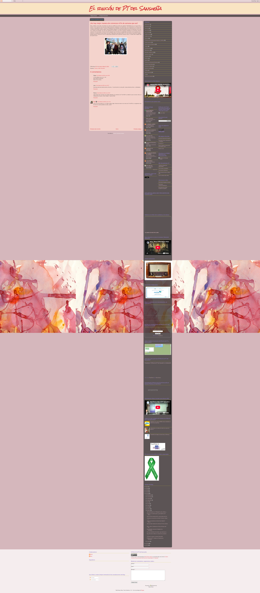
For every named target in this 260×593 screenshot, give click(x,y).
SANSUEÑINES (149, 160)
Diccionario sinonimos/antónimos (163, 185)
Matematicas (147, 50)
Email (132, 566)
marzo (148, 508)
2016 (147, 488)
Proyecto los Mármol (149, 66)
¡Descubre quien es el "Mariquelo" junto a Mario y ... (157, 511)
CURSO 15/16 (147, 34)
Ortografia (147, 56)
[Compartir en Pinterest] (117, 66)
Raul (97, 66)
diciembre (149, 495)
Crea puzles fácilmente (163, 170)
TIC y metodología (149, 166)
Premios (96, 68)
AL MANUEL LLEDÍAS (150, 124)
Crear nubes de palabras (163, 168)
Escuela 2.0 (161, 143)
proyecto (146, 60)
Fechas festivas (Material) (150, 44)
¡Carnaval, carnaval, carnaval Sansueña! (155, 536)
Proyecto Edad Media (149, 64)
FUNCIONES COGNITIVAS (151, 144)
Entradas (92, 577)
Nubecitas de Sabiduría (151, 130)
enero (148, 541)
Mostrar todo (155, 169)
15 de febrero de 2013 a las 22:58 (103, 75)
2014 (147, 491)
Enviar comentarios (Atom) (118, 133)
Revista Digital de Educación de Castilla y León (164, 146)
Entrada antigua (137, 129)
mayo (148, 505)
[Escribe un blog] (113, 66)
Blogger (142, 590)
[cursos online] (162, 112)
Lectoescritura (147, 48)
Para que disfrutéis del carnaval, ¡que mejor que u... (157, 531)
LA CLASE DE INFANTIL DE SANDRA (151, 154)
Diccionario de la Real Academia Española (163, 188)
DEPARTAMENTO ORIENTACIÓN (149, 111)
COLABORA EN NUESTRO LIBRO (152, 232)
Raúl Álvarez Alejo (148, 556)
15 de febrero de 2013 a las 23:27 (102, 85)
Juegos (146, 46)
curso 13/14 (147, 30)
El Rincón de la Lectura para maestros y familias (154, 40)
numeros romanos (148, 54)
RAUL (91, 554)
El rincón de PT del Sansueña (125, 8)
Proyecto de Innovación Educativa (151, 62)
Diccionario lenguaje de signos (164, 182)
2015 (147, 490)
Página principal (94, 15)
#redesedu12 (147, 24)
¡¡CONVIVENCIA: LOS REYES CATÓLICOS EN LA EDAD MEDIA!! (151, 156)
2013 (147, 493)
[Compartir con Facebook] (116, 66)
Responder (95, 81)
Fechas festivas (148, 42)
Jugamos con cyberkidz (150, 162)
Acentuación (147, 26)
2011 (147, 545)
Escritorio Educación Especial (164, 138)
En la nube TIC (149, 135)
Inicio (117, 129)
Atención (146, 28)
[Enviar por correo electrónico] (112, 66)
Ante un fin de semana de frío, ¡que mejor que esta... (157, 516)
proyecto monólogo (148, 68)
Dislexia (146, 38)
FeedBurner (160, 335)
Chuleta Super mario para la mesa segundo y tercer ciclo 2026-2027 (151, 113)
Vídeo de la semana (149, 76)
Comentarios (93, 579)
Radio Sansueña (101, 68)
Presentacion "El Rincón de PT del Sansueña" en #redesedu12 (158, 362)
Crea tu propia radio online (164, 175)
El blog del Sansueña (103, 15)
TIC (145, 74)
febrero (148, 510)
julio (148, 501)
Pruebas (146, 70)
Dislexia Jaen (161, 148)
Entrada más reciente (95, 129)
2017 (147, 486)
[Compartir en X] (115, 66)
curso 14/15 (147, 32)
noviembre (149, 496)
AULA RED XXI (149, 165)
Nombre (133, 563)
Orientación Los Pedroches (149, 149)
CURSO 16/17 (147, 36)
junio (148, 503)
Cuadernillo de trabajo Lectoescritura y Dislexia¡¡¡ (159, 434)
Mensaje (133, 569)
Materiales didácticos (149, 52)
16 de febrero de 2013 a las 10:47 (103, 92)
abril (148, 507)
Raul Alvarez (158, 377)
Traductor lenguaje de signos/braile (163, 166)
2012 (147, 543)
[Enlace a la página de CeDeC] (165, 159)
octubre (148, 498)
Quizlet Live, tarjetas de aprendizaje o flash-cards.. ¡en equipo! (151, 138)
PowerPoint (151, 377)
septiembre (149, 500)
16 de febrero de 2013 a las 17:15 (103, 101)
